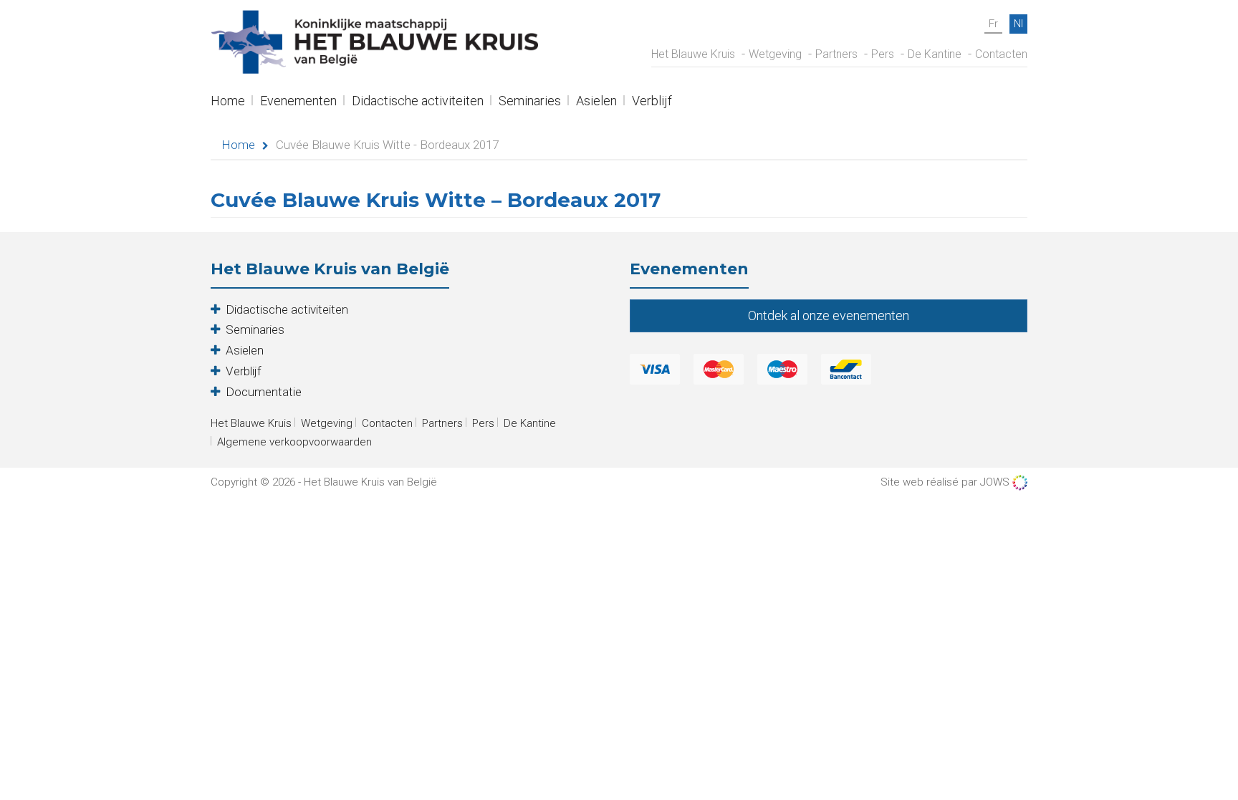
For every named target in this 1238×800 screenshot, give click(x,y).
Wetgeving (775, 54)
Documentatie (264, 392)
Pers (882, 54)
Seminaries (530, 102)
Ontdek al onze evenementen (828, 315)
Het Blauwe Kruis (693, 54)
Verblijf (652, 102)
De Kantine (934, 54)
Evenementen (298, 102)
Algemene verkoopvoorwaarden (294, 441)
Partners (836, 54)
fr (993, 23)
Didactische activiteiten (418, 102)
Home (228, 102)
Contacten (1001, 54)
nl (1018, 23)
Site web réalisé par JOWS (946, 482)
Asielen (596, 102)
